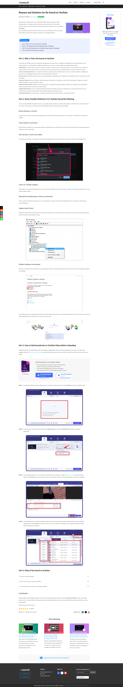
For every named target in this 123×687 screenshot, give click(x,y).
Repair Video (31, 6)
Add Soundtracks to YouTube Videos (48, 362)
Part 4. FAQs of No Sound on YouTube (33, 50)
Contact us (61, 685)
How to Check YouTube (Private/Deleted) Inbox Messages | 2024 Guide (51, 636)
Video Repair (110, 15)
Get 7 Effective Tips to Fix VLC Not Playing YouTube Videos (27, 635)
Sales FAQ (42, 674)
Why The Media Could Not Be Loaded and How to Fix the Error (79, 635)
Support (88, 2)
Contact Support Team (45, 675)
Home (20, 6)
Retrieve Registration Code (46, 672)
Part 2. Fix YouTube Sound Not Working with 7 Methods (38, 46)
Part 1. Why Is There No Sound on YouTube (34, 44)
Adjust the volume (70, 475)
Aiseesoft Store (26, 677)
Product (75, 2)
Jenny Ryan (33, 16)
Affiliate (57, 685)
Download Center (26, 673)
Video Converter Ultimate (35, 352)
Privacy (43, 685)
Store (70, 2)
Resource (82, 2)
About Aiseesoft (37, 685)
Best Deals (98, 2)
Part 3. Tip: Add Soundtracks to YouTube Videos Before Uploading (40, 48)
